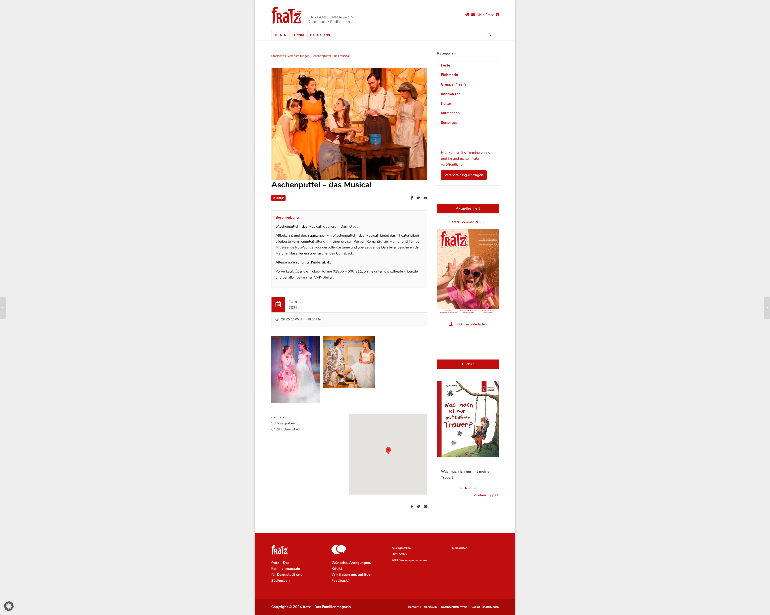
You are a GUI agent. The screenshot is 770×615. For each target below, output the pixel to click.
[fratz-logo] (286, 15)
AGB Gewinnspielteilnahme (409, 547)
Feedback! (340, 567)
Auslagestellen (401, 535)
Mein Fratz (485, 14)
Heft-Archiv (399, 541)
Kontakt (413, 594)
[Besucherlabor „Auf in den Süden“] (3, 308)
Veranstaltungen (299, 56)
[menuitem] (280, 35)
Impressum (430, 594)
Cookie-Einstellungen (485, 594)
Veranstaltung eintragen (464, 175)
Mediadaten (459, 535)
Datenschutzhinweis (454, 594)
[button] (460, 397)
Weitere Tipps (485, 403)
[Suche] (490, 35)
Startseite (277, 56)
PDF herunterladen (472, 324)
